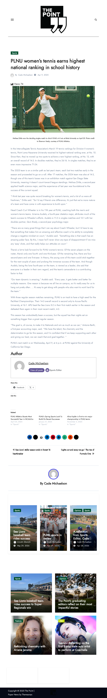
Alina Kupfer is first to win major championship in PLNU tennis (79, 417)
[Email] (47, 370)
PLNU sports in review (52, 536)
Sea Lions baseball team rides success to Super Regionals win (23, 538)
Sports (14, 53)
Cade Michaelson (25, 74)
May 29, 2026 (23, 545)
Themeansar (27, 694)
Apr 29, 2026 (53, 545)
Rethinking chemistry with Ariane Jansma (29, 648)
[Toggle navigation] (12, 19)
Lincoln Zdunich (24, 542)
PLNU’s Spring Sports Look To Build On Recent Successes (50, 417)
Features (18, 621)
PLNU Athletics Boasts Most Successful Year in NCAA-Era (22, 417)
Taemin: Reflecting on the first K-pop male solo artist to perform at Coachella (74, 646)
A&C (61, 621)
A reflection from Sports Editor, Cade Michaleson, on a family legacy (82, 538)
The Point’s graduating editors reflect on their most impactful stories (75, 604)
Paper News (13, 694)
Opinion (78, 510)
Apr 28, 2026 (83, 545)
